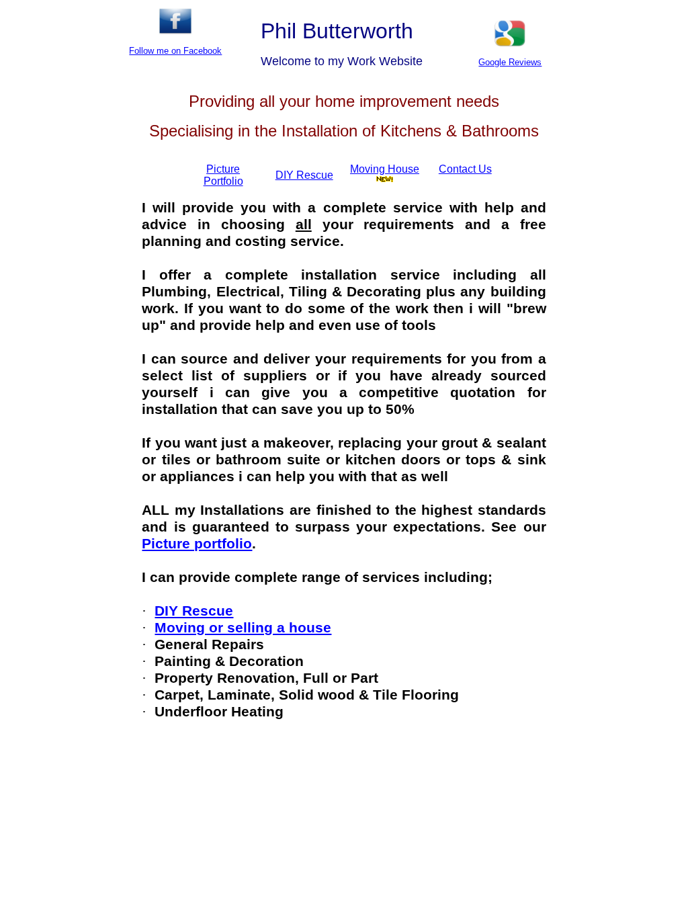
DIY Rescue (194, 611)
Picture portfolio (197, 544)
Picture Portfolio (223, 175)
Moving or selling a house (243, 628)
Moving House (384, 169)
